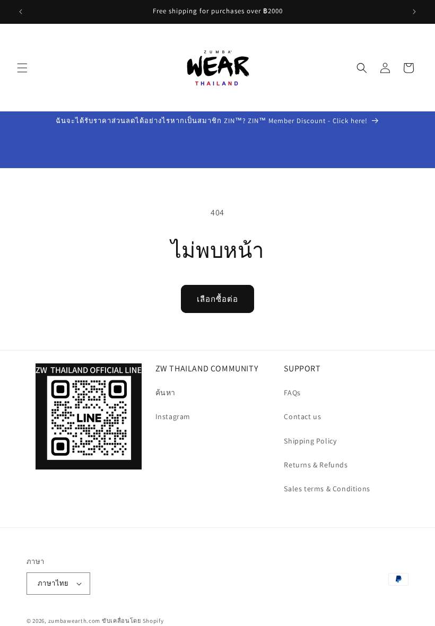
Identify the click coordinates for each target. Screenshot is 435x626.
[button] (22, 68)
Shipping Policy (310, 441)
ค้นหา (165, 392)
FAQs (292, 392)
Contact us (302, 416)
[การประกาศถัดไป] (414, 11)
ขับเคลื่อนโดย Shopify (133, 620)
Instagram (172, 416)
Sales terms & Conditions (327, 488)
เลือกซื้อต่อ (217, 299)
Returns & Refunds (315, 464)
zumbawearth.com (74, 620)
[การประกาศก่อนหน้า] (20, 11)
